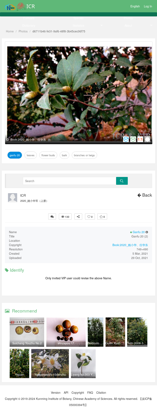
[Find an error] (52, 216)
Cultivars (28, 18)
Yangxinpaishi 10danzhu (50, 374)
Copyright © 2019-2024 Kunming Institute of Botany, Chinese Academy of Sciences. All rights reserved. (71, 399)
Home (10, 31)
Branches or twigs (77, 46)
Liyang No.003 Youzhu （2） (89, 374)
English (135, 6)
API (66, 392)
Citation (101, 392)
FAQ (90, 392)
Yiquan (19, 374)
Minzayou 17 (66, 343)
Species (78, 18)
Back (146, 195)
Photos (128, 18)
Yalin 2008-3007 (137, 343)
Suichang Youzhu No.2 (27, 343)
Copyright (78, 392)
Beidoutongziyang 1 (100, 343)
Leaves (28, 46)
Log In (148, 6)
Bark (58, 46)
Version (56, 392)
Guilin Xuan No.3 (116, 343)
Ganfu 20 (14, 46)
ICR (23, 195)
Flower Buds (44, 46)
